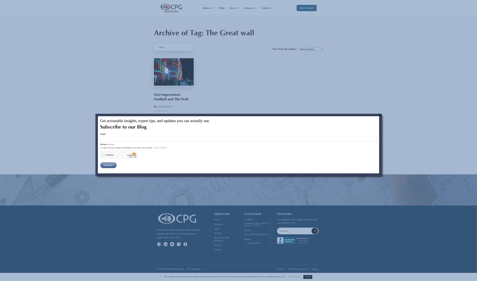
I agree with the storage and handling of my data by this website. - (134, 148)
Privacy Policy (159, 148)
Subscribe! (108, 165)
